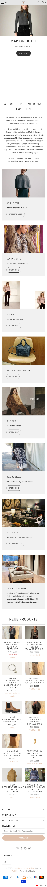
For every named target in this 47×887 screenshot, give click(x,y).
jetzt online (14, 488)
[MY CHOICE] (23, 513)
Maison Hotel (35, 655)
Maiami (12, 657)
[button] (41, 885)
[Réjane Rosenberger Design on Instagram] (25, 848)
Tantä (12, 727)
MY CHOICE (12, 532)
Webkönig (15, 871)
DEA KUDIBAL (14, 476)
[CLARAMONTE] (23, 239)
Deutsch (7, 855)
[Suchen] (38, 2)
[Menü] (1, 2)
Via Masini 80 (34, 688)
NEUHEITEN (13, 203)
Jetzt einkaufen (15, 543)
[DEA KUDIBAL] (23, 457)
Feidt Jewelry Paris (34, 763)
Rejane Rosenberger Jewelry (12, 695)
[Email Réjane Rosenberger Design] (17, 848)
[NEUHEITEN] (23, 183)
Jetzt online (14, 270)
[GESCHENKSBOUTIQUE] (23, 351)
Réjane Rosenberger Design (23, 868)
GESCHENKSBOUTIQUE (19, 370)
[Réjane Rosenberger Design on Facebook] (21, 848)
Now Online (23, 53)
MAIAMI (11, 314)
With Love (13, 376)
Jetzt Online (14, 432)
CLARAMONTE (14, 258)
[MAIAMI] (23, 295)
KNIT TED (11, 421)
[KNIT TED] (23, 401)
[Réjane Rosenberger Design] (23, 2)
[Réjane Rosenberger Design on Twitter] (29, 848)
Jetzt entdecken (15, 214)
